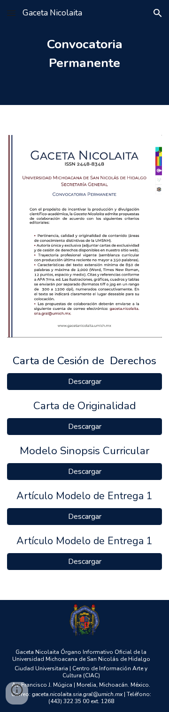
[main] (84, 52)
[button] (11, 13)
